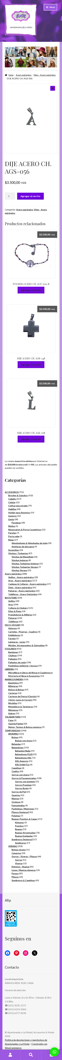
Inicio (11, 75)
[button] (52, 88)
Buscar (31, 1055)
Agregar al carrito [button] (31, 290)
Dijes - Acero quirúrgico (45, 75)
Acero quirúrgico (23, 75)
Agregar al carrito (30, 196)
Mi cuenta (10, 1055)
